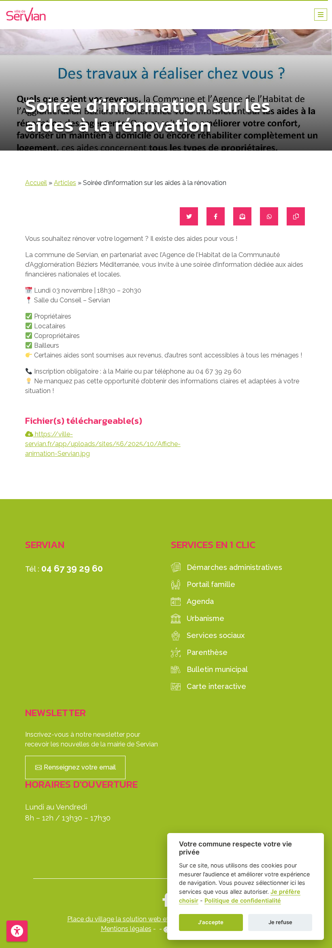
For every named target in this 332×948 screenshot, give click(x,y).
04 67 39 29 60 (72, 568)
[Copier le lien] (296, 216)
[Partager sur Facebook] (215, 216)
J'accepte (210, 922)
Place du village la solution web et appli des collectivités (151, 919)
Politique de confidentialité (242, 900)
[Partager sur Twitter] (189, 216)
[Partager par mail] (242, 216)
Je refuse (280, 922)
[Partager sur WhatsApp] (269, 216)
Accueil (36, 183)
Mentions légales (126, 929)
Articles (65, 183)
